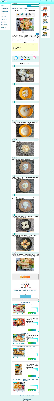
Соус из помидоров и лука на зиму (45, 11)
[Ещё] (38, 6)
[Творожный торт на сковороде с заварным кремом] (45, 20)
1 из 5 (23, 282)
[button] (30, 16)
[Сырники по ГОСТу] (19, 338)
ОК (27, 398)
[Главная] (3, 1)
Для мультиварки (4, 24)
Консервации (3, 27)
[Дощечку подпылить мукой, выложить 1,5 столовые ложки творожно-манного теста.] (25, 167)
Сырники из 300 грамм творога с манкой (25, 317)
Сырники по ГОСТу (25, 333)
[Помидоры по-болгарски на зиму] (45, 14)
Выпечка (2, 6)
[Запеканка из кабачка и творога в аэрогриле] (45, 33)
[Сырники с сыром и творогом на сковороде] (25, 24)
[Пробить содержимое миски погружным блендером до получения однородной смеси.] (25, 111)
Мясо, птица (3, 10)
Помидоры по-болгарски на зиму (45, 17)
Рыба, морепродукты (4, 11)
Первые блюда (3, 14)
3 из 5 (25, 282)
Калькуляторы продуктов (30, 395)
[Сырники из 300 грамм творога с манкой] (19, 321)
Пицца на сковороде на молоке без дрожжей (45, 30)
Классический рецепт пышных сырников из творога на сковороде (25, 379)
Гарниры (2, 13)
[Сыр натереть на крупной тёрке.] (25, 149)
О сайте (26, 396)
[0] (27, 15)
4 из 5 (26, 282)
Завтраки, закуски (4, 17)
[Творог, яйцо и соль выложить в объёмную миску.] (25, 93)
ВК (26, 398)
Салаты (2, 5)
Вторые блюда (3, 16)
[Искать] (38, 3)
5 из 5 (27, 282)
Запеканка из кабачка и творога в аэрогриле (45, 36)
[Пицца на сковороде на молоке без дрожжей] (45, 27)
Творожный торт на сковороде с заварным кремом (45, 23)
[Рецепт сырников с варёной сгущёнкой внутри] (18, 369)
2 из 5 (24, 282)
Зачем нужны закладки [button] (25, 278)
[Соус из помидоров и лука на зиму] (45, 8)
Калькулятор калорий (23, 395)
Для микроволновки (4, 25)
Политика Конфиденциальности (27, 399)
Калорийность (16, 58)
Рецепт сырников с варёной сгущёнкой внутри (25, 363)
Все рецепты (28, 5)
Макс (29, 398)
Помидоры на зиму (34, 5)
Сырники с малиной (25, 302)
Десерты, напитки (4, 19)
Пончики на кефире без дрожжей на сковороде (25, 346)
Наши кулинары (30, 396)
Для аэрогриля (3, 21)
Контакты (23, 396)
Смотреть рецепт (32, 313)
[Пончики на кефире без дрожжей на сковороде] (19, 352)
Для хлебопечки (4, 22)
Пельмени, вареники (4, 8)
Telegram (31, 398)
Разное (2, 28)
